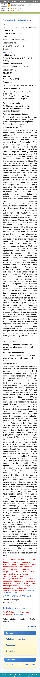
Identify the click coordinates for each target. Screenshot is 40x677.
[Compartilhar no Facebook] (13, 664)
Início (3, 8)
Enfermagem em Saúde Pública (15, 67)
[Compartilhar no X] (20, 664)
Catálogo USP (5, 1)
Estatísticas (10, 645)
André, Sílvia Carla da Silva (14, 40)
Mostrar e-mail (8, 52)
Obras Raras (36, 1)
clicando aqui (18, 614)
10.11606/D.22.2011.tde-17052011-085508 (20, 27)
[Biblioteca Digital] (9, 5)
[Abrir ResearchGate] (27, 664)
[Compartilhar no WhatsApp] (6, 664)
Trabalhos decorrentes (15, 639)
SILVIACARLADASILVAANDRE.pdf (17, 596)
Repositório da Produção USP (20, 1)
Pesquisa (9, 8)
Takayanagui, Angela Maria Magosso (17, 85)
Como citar (10, 651)
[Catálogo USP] (26, 39)
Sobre (15, 11)
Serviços (18, 8)
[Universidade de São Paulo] (4, 5)
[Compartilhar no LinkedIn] (34, 664)
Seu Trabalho (6, 11)
